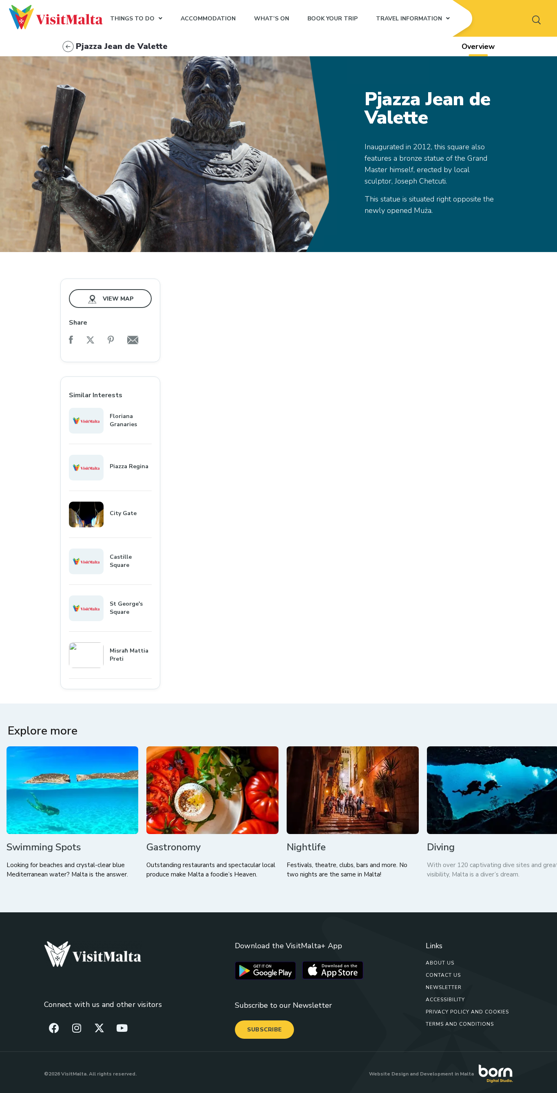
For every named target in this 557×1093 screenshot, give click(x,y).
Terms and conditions (460, 1024)
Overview (478, 46)
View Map (117, 299)
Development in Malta (447, 1074)
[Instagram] (76, 1028)
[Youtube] (122, 1028)
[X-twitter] (99, 1028)
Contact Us (443, 975)
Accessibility (445, 999)
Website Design (389, 1074)
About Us (440, 963)
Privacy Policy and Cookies (467, 1012)
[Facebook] (54, 1028)
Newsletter (444, 987)
